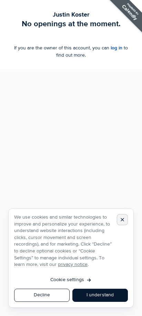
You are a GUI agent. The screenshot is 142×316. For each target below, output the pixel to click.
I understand (100, 295)
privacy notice (73, 264)
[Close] (122, 219)
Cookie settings (67, 279)
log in (116, 48)
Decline (42, 295)
